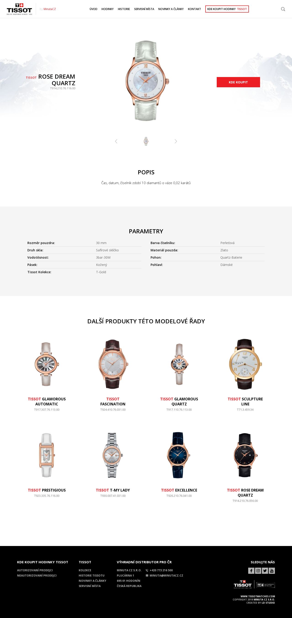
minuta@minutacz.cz (166, 575)
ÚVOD (93, 9)
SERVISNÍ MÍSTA (144, 9)
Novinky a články (92, 581)
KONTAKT (194, 9)
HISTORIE (124, 9)
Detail (47, 412)
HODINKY (108, 9)
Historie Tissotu (91, 575)
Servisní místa (90, 586)
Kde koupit (238, 82)
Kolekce (85, 570)
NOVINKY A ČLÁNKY (171, 9)
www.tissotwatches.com (258, 596)
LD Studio (268, 602)
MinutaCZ (50, 9)
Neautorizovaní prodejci (37, 575)
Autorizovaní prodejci (35, 570)
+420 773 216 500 (161, 570)
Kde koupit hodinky (227, 9)
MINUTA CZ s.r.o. (264, 599)
